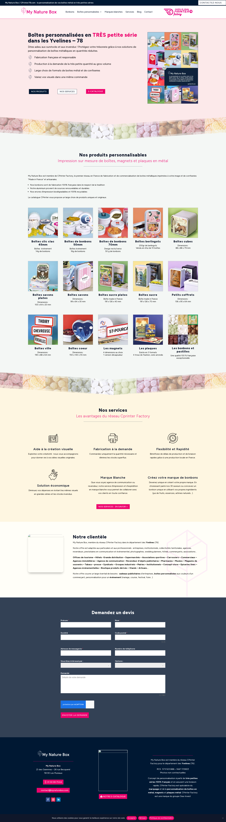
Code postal (121, 633)
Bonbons (70, 11)
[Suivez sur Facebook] (48, 799)
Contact (148, 11)
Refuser (142, 818)
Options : (119, 661)
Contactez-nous (211, 2)
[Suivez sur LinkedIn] (58, 799)
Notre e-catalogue (114, 796)
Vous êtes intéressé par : (72, 661)
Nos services (67, 91)
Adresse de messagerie (72, 649)
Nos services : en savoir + (113, 506)
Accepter (131, 818)
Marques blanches (114, 11)
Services (129, 11)
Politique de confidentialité (161, 818)
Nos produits (39, 91)
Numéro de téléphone (125, 649)
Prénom (65, 620)
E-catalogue (95, 91)
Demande (65, 673)
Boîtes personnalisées (88, 11)
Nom (117, 620)
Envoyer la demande (74, 715)
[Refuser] (222, 818)
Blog (139, 11)
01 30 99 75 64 (54, 782)
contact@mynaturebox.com (54, 790)
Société (64, 633)
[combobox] (86, 665)
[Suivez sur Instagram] (53, 799)
